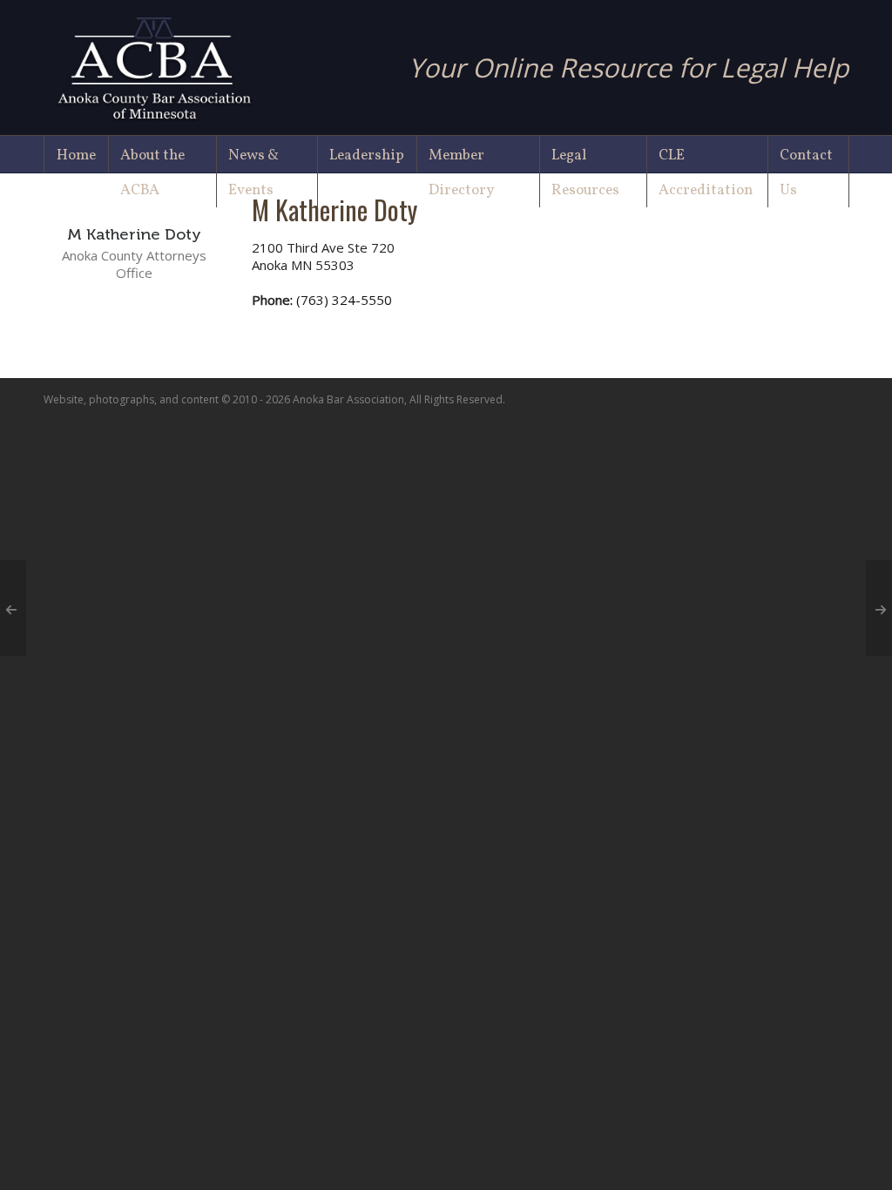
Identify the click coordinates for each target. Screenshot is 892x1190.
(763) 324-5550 (344, 299)
